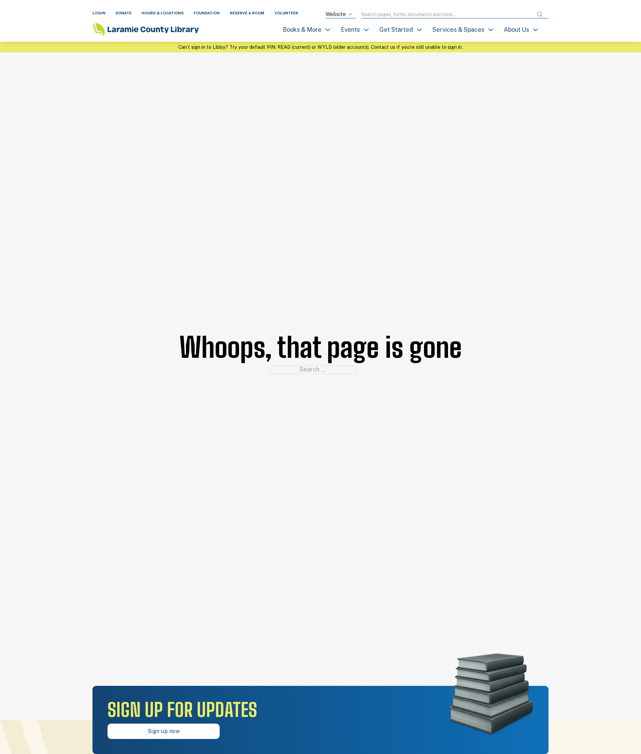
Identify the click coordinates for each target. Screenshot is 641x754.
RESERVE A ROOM (247, 13)
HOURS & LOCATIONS (163, 13)
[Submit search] (540, 14)
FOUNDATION (207, 13)
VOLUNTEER (286, 13)
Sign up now (164, 731)
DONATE (124, 13)
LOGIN (98, 13)
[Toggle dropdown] (328, 30)
